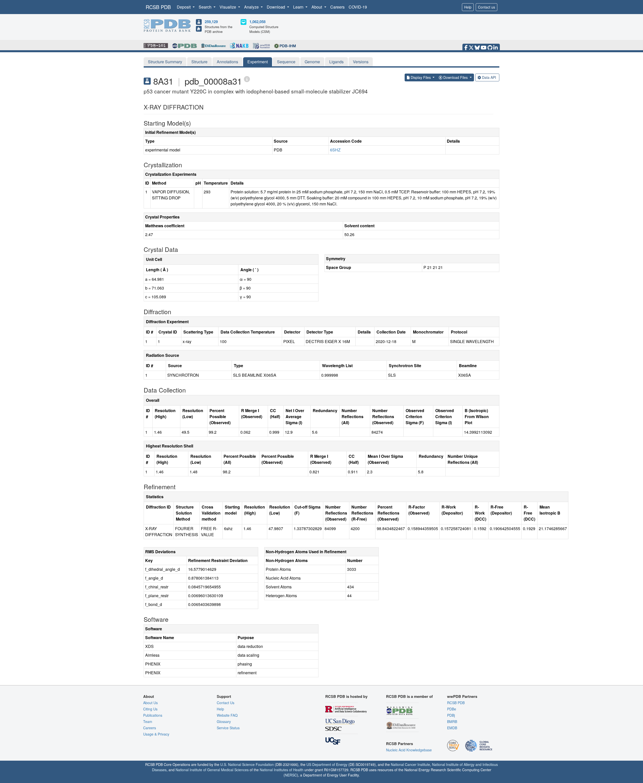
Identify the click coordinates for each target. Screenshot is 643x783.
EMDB (452, 727)
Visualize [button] (228, 7)
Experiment (257, 62)
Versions (360, 62)
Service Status (228, 727)
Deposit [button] (184, 7)
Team (147, 721)
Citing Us (150, 708)
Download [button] (276, 7)
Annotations (227, 62)
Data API (489, 77)
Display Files (421, 77)
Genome (312, 62)
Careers (337, 7)
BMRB (452, 721)
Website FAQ (227, 715)
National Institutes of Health (281, 769)
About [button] (317, 7)
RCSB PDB (158, 7)
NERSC (291, 774)
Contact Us (225, 702)
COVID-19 (358, 7)
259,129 (211, 21)
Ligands (336, 62)
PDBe (451, 708)
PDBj (451, 715)
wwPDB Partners (462, 696)
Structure (199, 62)
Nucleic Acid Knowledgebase (409, 749)
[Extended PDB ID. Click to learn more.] (247, 78)
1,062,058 (257, 21)
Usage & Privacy (156, 734)
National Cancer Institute (410, 764)
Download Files (455, 77)
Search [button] (205, 7)
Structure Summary (165, 62)
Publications (152, 715)
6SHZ (335, 150)
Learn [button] (298, 7)
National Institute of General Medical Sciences (212, 769)
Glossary (224, 721)
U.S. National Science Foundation (247, 764)
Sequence (286, 62)
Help (467, 7)
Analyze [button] (252, 7)
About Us (150, 702)
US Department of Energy (326, 764)
